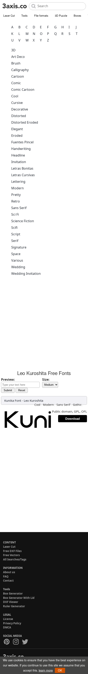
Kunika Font (12, 400)
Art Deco (18, 56)
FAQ (5, 576)
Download (72, 418)
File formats (41, 15)
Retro (15, 201)
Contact (8, 580)
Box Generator (13, 593)
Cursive (17, 102)
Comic (16, 83)
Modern (17, 188)
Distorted (18, 116)
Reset (21, 390)
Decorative (19, 109)
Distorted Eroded (24, 122)
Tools (24, 15)
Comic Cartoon (22, 89)
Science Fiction (22, 221)
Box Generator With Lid (18, 598)
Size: (46, 379)
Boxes (77, 15)
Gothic (77, 405)
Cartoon (17, 76)
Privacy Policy (12, 623)
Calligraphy (20, 70)
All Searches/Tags (14, 559)
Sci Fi (15, 214)
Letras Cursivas (23, 175)
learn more (46, 670)
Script (15, 234)
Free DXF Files (12, 551)
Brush (15, 63)
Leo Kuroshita (33, 400)
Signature (18, 247)
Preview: (8, 379)
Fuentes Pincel (22, 142)
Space (15, 254)
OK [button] (60, 670)
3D (13, 50)
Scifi (14, 227)
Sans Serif (19, 208)
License (8, 619)
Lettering (18, 181)
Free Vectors (11, 555)
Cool (14, 96)
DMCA (7, 627)
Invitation (18, 162)
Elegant (17, 129)
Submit (8, 390)
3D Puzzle (61, 15)
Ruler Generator (14, 606)
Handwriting (21, 148)
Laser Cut (9, 15)
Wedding (18, 267)
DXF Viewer (10, 602)
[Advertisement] (44, 324)
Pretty (16, 194)
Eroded (17, 135)
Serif (14, 240)
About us (9, 572)
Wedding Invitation (26, 273)
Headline (18, 155)
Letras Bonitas (22, 168)
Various (17, 260)
